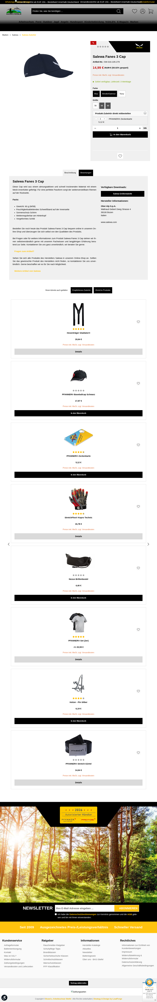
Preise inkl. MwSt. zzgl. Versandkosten (108, 75)
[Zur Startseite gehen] (13, 10)
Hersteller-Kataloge (91, 945)
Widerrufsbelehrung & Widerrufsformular (132, 957)
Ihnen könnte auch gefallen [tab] (57, 290)
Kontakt (7, 952)
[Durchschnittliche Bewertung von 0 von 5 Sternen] (103, 46)
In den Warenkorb (78, 413)
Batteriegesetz (89, 956)
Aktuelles (87, 949)
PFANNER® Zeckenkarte (120, 119)
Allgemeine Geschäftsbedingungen (138, 965)
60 (109, 106)
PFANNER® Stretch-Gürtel (78, 764)
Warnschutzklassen (52, 963)
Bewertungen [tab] (85, 173)
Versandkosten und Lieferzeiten (18, 966)
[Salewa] (139, 46)
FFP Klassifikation (51, 966)
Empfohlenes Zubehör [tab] (81, 290)
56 (95, 106)
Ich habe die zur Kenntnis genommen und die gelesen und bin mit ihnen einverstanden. (97, 916)
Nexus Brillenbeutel (78, 579)
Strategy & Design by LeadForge (108, 999)
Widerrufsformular (12, 959)
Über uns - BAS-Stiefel (93, 959)
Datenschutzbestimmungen (82, 914)
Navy (122, 94)
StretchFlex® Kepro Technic (78, 517)
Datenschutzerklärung (132, 962)
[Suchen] (119, 11)
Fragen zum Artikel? (24, 251)
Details (78, 352)
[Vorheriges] (8, 544)
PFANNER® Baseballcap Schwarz (78, 394)
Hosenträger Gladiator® (78, 333)
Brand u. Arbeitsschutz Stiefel (58, 999)
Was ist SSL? (10, 956)
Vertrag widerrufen (78, 983)
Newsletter (87, 952)
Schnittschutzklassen (53, 959)
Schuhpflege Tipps (51, 949)
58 (102, 106)
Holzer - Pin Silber (78, 702)
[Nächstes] (148, 544)
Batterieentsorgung (12, 949)
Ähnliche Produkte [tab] (102, 290)
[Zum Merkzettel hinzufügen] (120, 156)
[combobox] (73, 11)
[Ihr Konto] (143, 11)
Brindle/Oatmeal (109, 94)
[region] (48, 69)
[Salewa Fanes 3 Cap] (48, 65)
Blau (96, 94)
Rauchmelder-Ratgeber (54, 945)
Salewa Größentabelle (122, 194)
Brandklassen (49, 952)
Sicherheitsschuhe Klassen (55, 956)
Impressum (127, 952)
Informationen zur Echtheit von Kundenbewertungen (136, 946)
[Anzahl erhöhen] (140, 128)
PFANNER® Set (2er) (78, 641)
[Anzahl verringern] (95, 128)
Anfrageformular (11, 945)
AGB (129, 914)
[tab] (70, 173)
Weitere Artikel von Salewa (27, 271)
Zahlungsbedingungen (14, 963)
